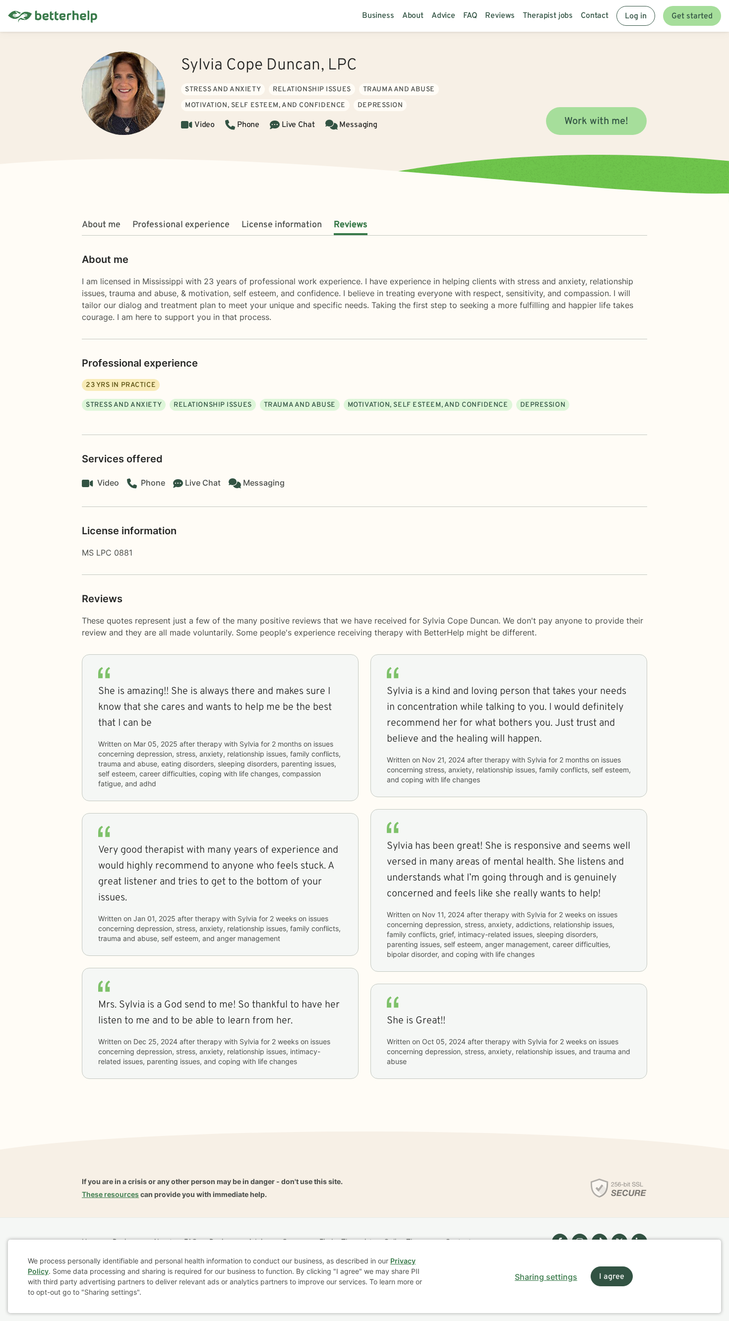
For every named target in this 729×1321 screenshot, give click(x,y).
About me (101, 225)
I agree (611, 1277)
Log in (636, 16)
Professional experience (181, 225)
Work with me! (596, 121)
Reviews (350, 225)
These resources (110, 1194)
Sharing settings (546, 1277)
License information (282, 225)
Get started (692, 16)
